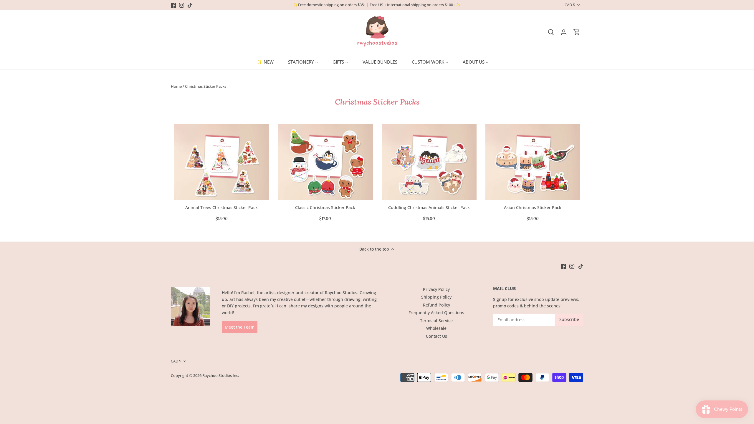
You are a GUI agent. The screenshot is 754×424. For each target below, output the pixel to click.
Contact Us (436, 336)
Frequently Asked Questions (436, 312)
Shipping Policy (436, 297)
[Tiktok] (189, 5)
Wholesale (436, 328)
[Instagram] (181, 5)
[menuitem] (267, 61)
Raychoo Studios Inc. (220, 375)
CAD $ (570, 5)
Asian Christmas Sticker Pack (532, 207)
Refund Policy (436, 305)
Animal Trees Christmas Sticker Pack (221, 207)
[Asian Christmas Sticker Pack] (532, 162)
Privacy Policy (436, 289)
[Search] (550, 32)
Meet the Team (239, 327)
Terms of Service (436, 320)
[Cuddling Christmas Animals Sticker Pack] (429, 162)
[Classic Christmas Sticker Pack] (325, 162)
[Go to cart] (576, 32)
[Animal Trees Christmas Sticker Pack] (221, 162)
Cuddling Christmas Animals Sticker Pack (429, 207)
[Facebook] (173, 5)
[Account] (563, 32)
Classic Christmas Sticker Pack (325, 207)
